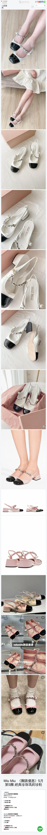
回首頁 (4, 7)
